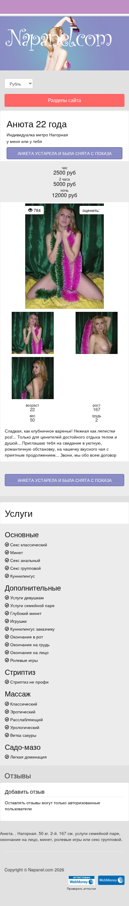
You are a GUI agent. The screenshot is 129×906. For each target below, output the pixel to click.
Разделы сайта (64, 101)
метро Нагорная (52, 135)
